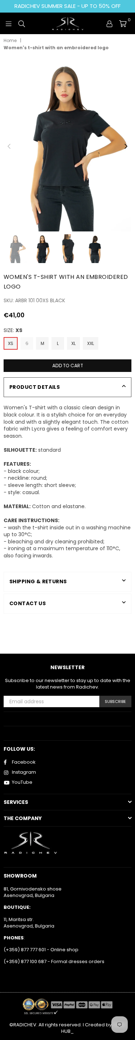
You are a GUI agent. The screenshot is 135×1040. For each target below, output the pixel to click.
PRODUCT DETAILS (34, 387)
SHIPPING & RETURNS (38, 581)
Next (126, 146)
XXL (90, 343)
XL (73, 343)
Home (10, 40)
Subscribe (115, 701)
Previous (9, 146)
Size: (13, 330)
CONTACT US (27, 603)
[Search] (21, 23)
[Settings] (109, 23)
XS (10, 343)
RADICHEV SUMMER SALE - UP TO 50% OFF (67, 6)
